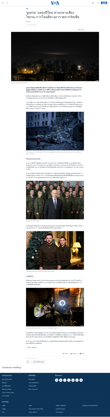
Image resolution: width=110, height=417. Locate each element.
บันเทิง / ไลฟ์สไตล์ (61, 405)
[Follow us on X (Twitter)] (64, 380)
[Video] (93, 3)
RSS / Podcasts (33, 389)
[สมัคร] (81, 380)
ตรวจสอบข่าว (59, 412)
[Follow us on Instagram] (68, 380)
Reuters (28, 21)
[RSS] (73, 380)
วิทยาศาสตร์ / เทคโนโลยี (36, 409)
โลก (27, 8)
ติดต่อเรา (4, 382)
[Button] (81, 30)
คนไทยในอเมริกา (60, 409)
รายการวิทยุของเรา (34, 382)
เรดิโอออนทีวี (32, 386)
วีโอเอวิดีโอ (32, 379)
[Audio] (98, 3)
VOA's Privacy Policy (8, 392)
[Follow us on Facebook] (56, 380)
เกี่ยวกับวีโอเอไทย (7, 379)
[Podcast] (77, 380)
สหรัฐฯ (4, 409)
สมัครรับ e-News (6, 389)
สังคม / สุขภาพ (33, 412)
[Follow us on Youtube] (60, 380)
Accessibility (5, 396)
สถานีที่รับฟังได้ (6, 386)
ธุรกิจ (30, 405)
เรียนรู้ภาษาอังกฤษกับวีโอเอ (90, 405)
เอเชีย (3, 405)
